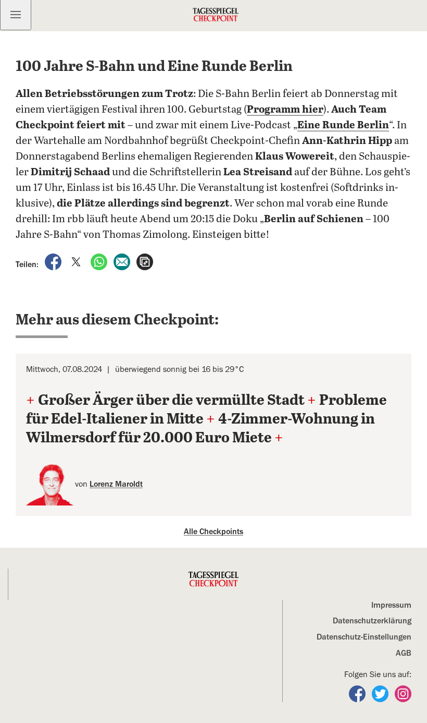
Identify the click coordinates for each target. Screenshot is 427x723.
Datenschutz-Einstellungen (364, 637)
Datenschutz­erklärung (372, 621)
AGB (403, 653)
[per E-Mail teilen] (123, 261)
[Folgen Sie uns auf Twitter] (381, 693)
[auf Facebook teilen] (54, 261)
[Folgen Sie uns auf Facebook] (358, 693)
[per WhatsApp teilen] (100, 261)
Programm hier (285, 110)
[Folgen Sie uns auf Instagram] (403, 693)
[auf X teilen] (77, 261)
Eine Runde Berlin (343, 125)
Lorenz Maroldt (116, 484)
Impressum (391, 605)
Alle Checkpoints (213, 531)
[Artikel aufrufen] (144, 261)
